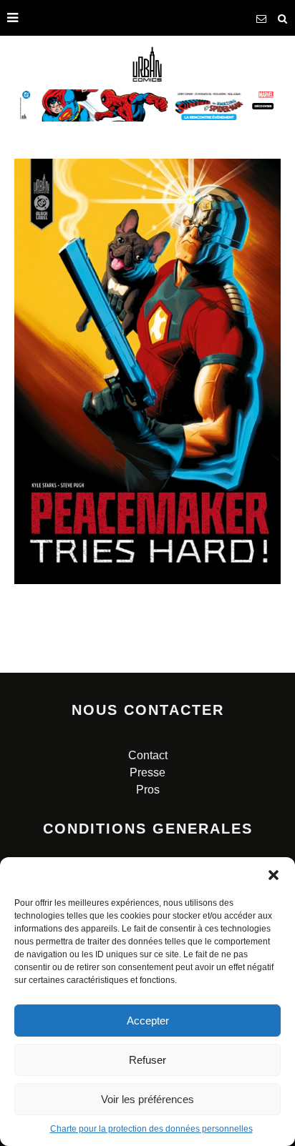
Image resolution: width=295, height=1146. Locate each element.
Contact (148, 755)
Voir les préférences (147, 1099)
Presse (147, 772)
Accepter (148, 1020)
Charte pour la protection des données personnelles (151, 1129)
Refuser (147, 1060)
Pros (148, 790)
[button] (273, 875)
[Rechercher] (283, 18)
